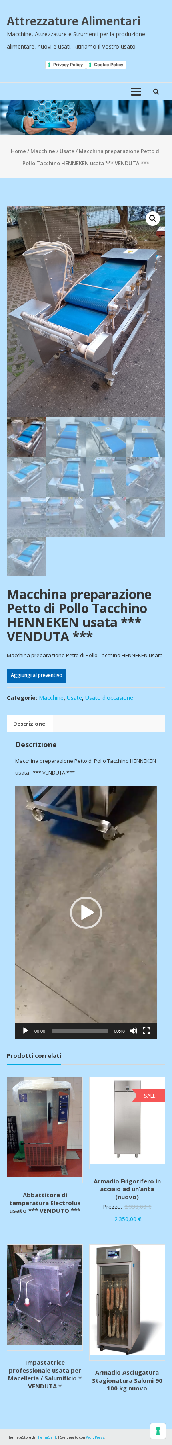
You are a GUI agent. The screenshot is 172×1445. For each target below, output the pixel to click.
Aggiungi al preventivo (36, 675)
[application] (86, 912)
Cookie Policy (108, 64)
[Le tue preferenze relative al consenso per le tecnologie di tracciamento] (158, 1431)
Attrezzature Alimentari (73, 21)
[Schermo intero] (146, 1031)
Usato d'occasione (109, 697)
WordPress (95, 1437)
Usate (67, 151)
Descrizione (29, 723)
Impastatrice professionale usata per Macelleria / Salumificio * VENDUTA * (45, 1374)
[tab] (29, 723)
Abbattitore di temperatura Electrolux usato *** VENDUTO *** (45, 1202)
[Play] (26, 1031)
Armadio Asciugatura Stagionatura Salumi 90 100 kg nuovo (127, 1380)
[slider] (80, 1031)
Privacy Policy (68, 64)
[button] (86, 913)
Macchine (42, 151)
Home (18, 151)
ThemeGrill (46, 1437)
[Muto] (134, 1031)
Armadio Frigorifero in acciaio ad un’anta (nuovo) (127, 1189)
